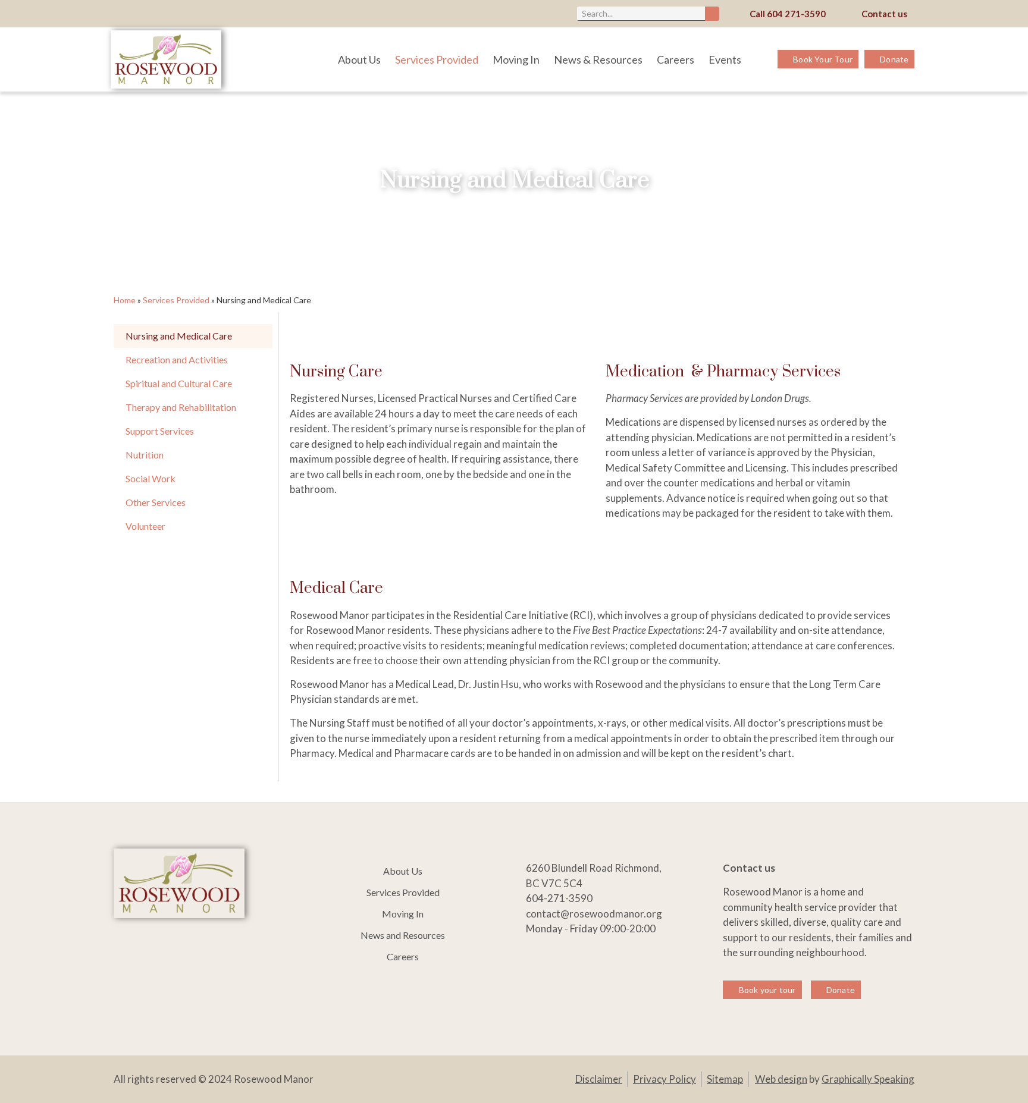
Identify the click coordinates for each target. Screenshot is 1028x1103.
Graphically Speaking (868, 1079)
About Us (359, 59)
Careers (675, 59)
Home (125, 300)
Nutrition (145, 454)
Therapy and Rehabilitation (181, 407)
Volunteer (145, 526)
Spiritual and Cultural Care (179, 383)
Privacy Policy (664, 1079)
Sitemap (725, 1079)
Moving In (516, 59)
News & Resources (598, 59)
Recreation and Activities (177, 359)
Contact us (884, 13)
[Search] (712, 14)
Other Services (156, 502)
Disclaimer (598, 1079)
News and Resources (403, 935)
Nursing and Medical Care (179, 335)
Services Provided (436, 59)
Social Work (150, 478)
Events (725, 59)
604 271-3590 (796, 13)
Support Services (160, 430)
